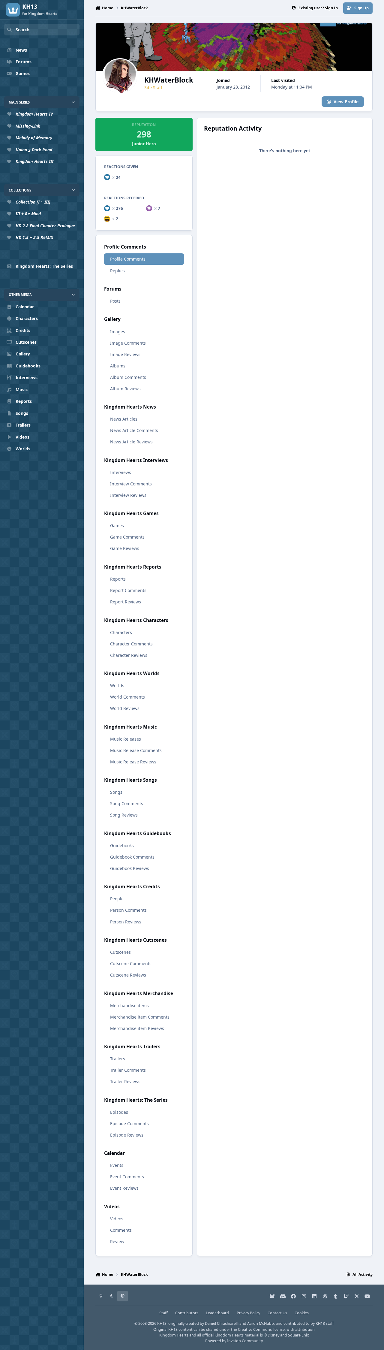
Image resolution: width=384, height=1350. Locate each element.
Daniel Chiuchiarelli (221, 1323)
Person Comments (128, 910)
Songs (116, 792)
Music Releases (125, 739)
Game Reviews (124, 548)
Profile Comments (128, 259)
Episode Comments (129, 1123)
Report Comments (128, 590)
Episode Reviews (126, 1135)
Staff (163, 1312)
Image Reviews (125, 354)
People (117, 899)
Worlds (117, 685)
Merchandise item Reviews (137, 1028)
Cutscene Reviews (128, 975)
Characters (121, 632)
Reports (118, 579)
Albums (117, 366)
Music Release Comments (136, 750)
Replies (117, 270)
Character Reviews (128, 655)
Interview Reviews (128, 495)
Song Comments (126, 803)
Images (117, 331)
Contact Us (277, 1312)
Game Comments (127, 537)
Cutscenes (120, 952)
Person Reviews (125, 922)
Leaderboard (217, 1312)
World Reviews (125, 708)
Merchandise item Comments (140, 1017)
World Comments (127, 697)
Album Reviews (125, 388)
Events (116, 1165)
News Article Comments (134, 430)
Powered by (234, 1340)
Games (117, 525)
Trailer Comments (128, 1070)
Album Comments (128, 377)
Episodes (119, 1112)
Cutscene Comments (131, 963)
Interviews (120, 472)
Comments (121, 1230)
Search (22, 29)
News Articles (123, 419)
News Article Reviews (131, 442)
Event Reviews (124, 1188)
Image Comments (128, 343)
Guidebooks (122, 845)
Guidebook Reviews (129, 868)
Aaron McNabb (260, 1323)
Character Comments (131, 644)
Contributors (186, 1312)
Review (117, 1241)
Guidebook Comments (132, 857)
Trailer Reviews (125, 1081)
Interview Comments (131, 484)
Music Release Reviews (133, 762)
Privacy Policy (248, 1312)
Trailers (117, 1059)
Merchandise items (129, 1005)
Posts (115, 301)
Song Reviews (124, 815)
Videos (116, 1219)
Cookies (302, 1312)
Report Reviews (125, 602)
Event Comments (127, 1176)
